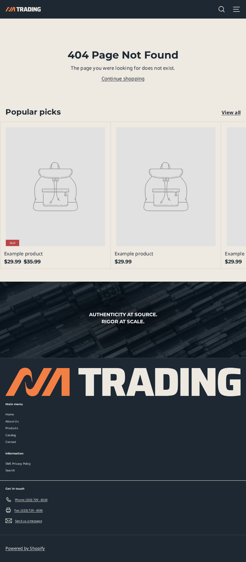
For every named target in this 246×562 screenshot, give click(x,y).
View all (231, 112)
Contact (10, 442)
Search (10, 470)
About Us (12, 421)
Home (9, 414)
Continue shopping (123, 78)
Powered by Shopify (25, 548)
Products (11, 428)
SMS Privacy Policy (18, 464)
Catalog (10, 435)
